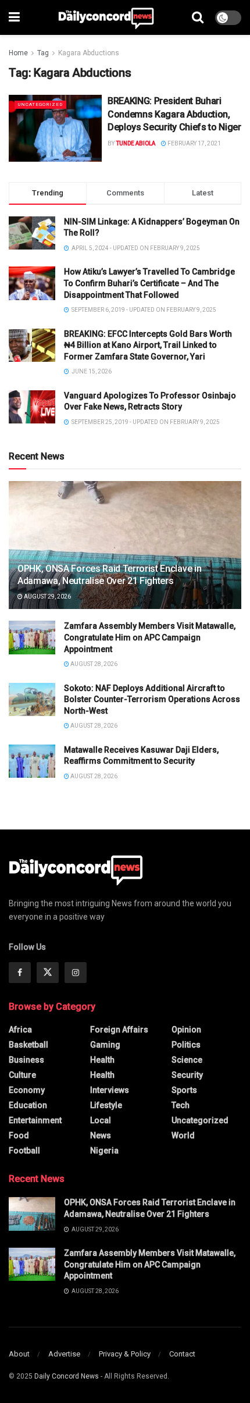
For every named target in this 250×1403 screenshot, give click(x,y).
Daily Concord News (66, 1376)
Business (26, 1059)
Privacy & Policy (125, 1353)
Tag (43, 53)
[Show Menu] (14, 17)
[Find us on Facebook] (20, 972)
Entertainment (35, 1120)
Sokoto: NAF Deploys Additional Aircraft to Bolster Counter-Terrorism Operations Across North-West (152, 699)
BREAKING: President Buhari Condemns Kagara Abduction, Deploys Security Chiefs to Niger (174, 114)
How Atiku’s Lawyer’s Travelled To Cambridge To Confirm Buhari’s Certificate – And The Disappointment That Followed (149, 283)
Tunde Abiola (135, 143)
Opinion (186, 1029)
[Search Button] (197, 17)
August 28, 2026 (93, 664)
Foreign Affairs (119, 1029)
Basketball (28, 1044)
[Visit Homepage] (106, 17)
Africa (20, 1029)
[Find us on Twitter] (48, 972)
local (100, 1120)
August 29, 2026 (47, 596)
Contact (182, 1353)
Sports (184, 1090)
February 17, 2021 (193, 143)
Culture (22, 1075)
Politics (186, 1044)
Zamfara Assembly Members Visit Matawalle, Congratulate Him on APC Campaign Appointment (149, 637)
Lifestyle (106, 1105)
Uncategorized (40, 104)
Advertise (64, 1353)
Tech (181, 1105)
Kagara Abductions (88, 53)
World (183, 1135)
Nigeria (104, 1150)
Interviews (109, 1090)
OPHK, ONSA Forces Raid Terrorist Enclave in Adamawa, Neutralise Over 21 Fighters (109, 574)
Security (187, 1075)
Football (24, 1150)
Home (18, 53)
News (100, 1135)
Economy (27, 1090)
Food (19, 1135)
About (19, 1353)
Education (28, 1105)
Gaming (105, 1044)
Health (102, 1059)
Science (187, 1059)
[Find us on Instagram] (76, 972)
